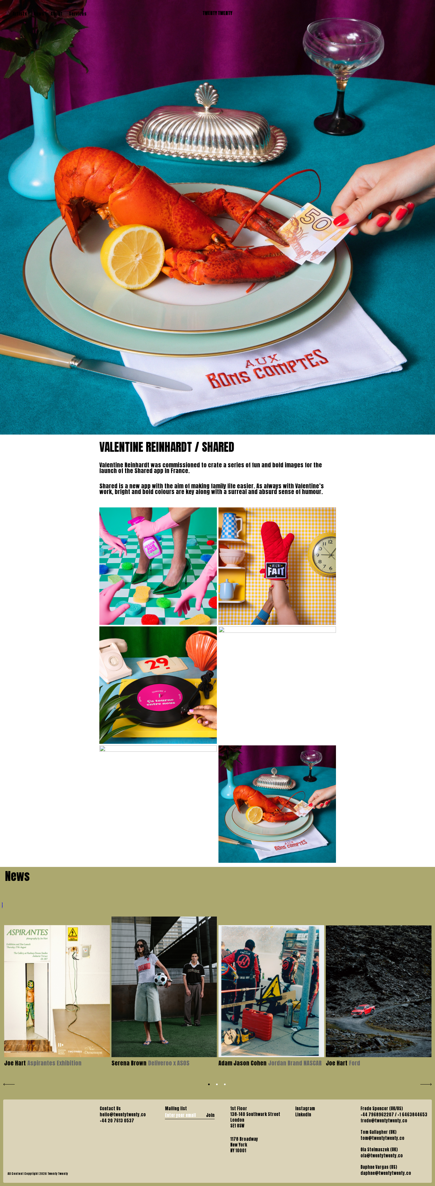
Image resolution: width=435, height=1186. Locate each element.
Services (78, 13)
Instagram (305, 1109)
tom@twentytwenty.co (382, 1138)
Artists (20, 13)
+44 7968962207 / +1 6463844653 (393, 1115)
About (56, 13)
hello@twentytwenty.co (123, 1115)
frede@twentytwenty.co (383, 1121)
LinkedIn (303, 1115)
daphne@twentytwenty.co (385, 1173)
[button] (209, 1084)
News (38, 13)
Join (210, 1115)
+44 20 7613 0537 (117, 1121)
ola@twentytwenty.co (381, 1156)
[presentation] (9, 1083)
